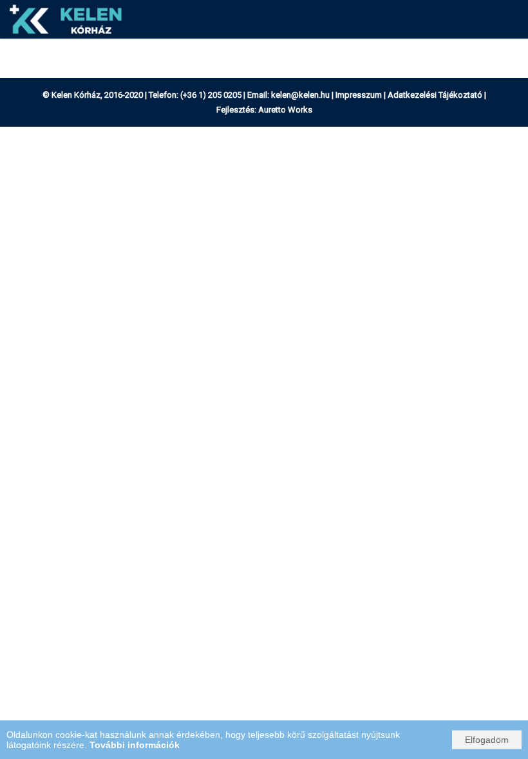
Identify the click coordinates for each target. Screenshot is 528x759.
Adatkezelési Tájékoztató (435, 95)
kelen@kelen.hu (300, 95)
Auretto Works (285, 109)
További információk (135, 745)
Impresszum (358, 95)
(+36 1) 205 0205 (210, 95)
